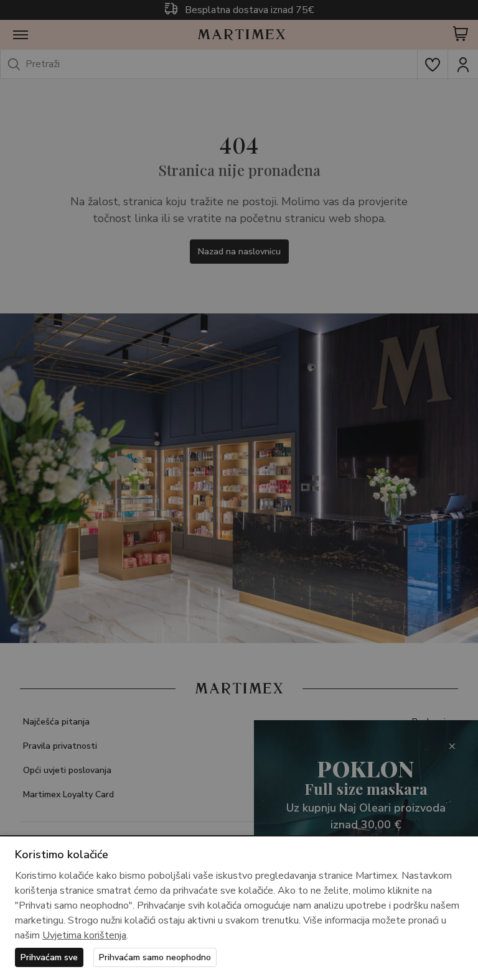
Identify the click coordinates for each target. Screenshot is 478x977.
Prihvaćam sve (49, 957)
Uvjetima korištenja (84, 935)
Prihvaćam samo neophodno (155, 957)
